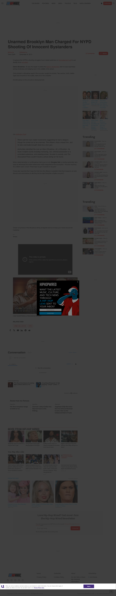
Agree (88, 586)
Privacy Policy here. (39, 587)
